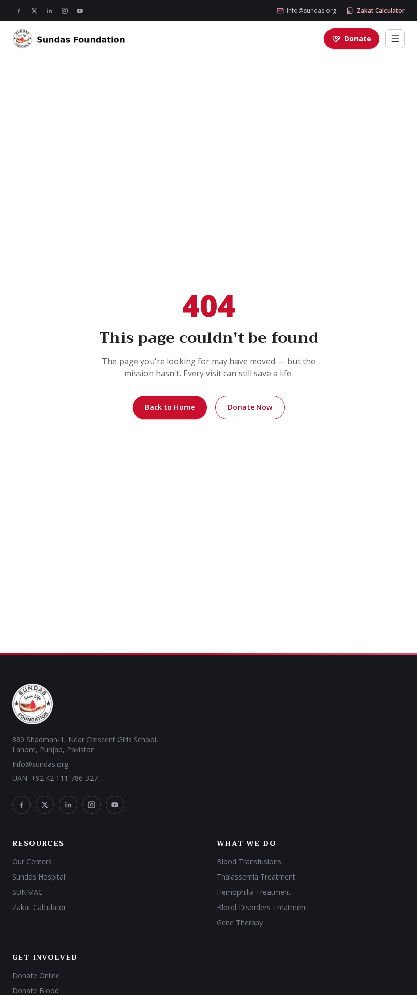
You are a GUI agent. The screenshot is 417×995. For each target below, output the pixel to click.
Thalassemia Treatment (256, 877)
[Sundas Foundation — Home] (68, 38)
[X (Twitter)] (34, 10)
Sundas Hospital (38, 877)
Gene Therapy (240, 922)
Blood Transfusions (249, 861)
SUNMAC (27, 892)
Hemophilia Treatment (254, 892)
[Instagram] (64, 10)
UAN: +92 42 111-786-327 (55, 778)
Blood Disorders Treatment (262, 907)
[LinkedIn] (49, 10)
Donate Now (250, 407)
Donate (357, 38)
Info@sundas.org (311, 11)
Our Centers (32, 861)
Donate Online (36, 975)
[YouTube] (79, 10)
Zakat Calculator (380, 11)
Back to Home (170, 407)
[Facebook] (18, 10)
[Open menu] (395, 38)
